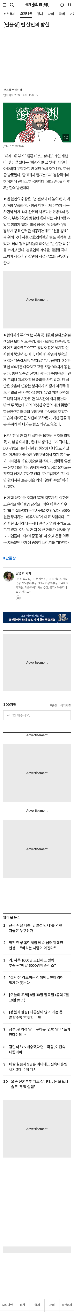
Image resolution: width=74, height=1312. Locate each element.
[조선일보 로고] (37, 4)
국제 (37, 1305)
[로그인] (69, 4)
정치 (22, 1305)
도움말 (53, 705)
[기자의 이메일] (18, 599)
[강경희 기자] (8, 576)
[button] (4, 4)
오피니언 (7, 1305)
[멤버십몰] (37, 617)
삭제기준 (65, 705)
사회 (51, 1305)
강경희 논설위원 (12, 90)
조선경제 (67, 1305)
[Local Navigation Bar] (4, 4)
